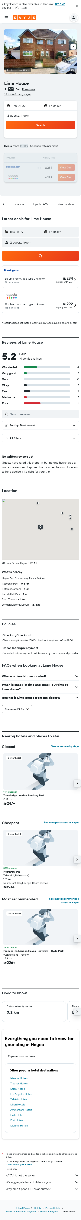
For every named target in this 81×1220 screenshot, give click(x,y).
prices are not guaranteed (19, 1164)
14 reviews (28, 89)
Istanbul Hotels (19, 1078)
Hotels (37, 1208)
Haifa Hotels (17, 1115)
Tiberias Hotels (19, 1083)
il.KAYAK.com (23, 1208)
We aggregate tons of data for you (28, 1182)
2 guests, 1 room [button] (18, 115)
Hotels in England (49, 1211)
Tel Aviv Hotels (18, 1099)
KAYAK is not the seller (20, 1175)
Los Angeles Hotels (21, 1094)
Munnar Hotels (19, 1125)
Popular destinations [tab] (21, 1056)
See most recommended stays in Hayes (64, 900)
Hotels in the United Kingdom (21, 1211)
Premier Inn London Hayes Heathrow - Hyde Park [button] (33, 951)
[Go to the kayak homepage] (24, 17)
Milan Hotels (17, 1104)
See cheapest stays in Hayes (61, 822)
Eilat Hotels (16, 1120)
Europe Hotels (52, 1208)
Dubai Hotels (17, 1088)
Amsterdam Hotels (21, 1109)
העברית (60, 4)
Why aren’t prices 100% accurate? (28, 1189)
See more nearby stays (65, 746)
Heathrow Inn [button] (11, 871)
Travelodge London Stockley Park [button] (23, 795)
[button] (77, 6)
